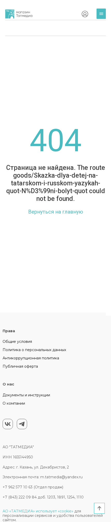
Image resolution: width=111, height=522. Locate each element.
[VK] (8, 424)
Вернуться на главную (55, 212)
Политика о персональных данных (34, 349)
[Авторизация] (85, 14)
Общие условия (17, 341)
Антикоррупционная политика (31, 358)
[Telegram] (22, 424)
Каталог (102, 18)
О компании (14, 403)
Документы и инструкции (26, 395)
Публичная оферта (20, 366)
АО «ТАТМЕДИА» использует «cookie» (38, 511)
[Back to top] (99, 508)
